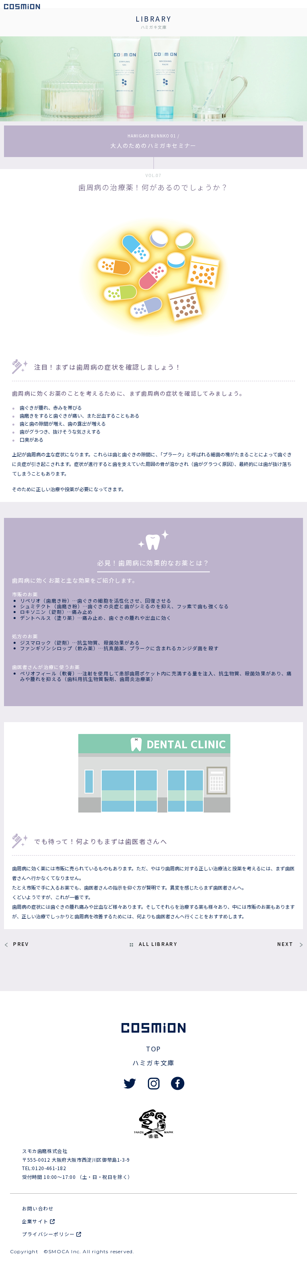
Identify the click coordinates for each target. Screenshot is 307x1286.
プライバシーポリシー (49, 1233)
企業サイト (36, 1221)
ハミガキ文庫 (153, 1062)
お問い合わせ (38, 1208)
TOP (153, 1048)
